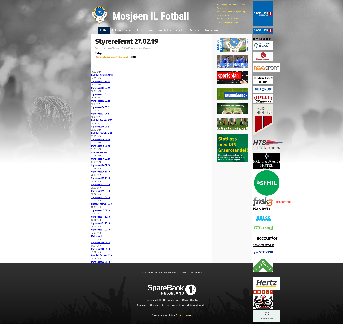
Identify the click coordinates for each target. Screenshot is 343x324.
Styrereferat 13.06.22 (100, 94)
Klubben (103, 30)
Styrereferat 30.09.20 (100, 139)
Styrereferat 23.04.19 (100, 197)
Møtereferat (96, 236)
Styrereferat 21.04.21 (100, 113)
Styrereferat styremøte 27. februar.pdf (113, 57)
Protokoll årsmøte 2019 (101, 203)
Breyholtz (179, 315)
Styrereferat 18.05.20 (100, 145)
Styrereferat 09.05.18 (100, 242)
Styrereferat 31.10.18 (100, 223)
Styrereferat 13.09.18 (100, 229)
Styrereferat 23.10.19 (100, 178)
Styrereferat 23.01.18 (100, 261)
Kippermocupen (211, 30)
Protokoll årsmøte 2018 (101, 255)
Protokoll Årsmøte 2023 (102, 75)
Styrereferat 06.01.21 (100, 126)
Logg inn (188, 315)
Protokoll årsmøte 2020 (101, 132)
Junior (151, 30)
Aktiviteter (180, 30)
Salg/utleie (195, 30)
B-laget (140, 30)
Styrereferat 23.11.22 (100, 81)
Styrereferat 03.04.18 (100, 248)
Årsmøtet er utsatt (99, 152)
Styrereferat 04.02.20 (100, 165)
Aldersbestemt (165, 30)
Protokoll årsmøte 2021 (101, 120)
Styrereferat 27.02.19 (100, 210)
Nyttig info (117, 30)
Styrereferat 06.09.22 (100, 87)
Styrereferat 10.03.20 (100, 158)
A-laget (129, 30)
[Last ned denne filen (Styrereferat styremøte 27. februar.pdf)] (97, 57)
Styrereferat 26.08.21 (100, 107)
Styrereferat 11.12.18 (100, 216)
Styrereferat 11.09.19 (100, 184)
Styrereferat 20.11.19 (100, 171)
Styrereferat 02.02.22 (100, 100)
